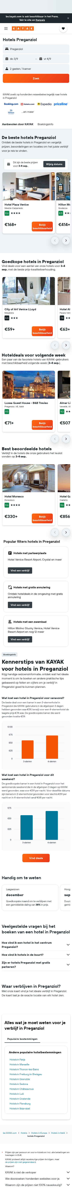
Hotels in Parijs (17, 1059)
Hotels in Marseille (19, 1064)
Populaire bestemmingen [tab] (22, 1038)
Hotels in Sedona (19, 1084)
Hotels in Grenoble (20, 1079)
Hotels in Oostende (20, 1098)
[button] (68, 18)
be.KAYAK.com (10, 1133)
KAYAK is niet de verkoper (20, 1172)
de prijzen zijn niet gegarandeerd (20, 1162)
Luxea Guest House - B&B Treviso (26, 403)
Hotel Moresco (14, 496)
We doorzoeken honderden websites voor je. (32, 1178)
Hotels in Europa (39, 1133)
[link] (20, 570)
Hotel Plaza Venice (17, 204)
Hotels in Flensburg (20, 1103)
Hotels (24, 1133)
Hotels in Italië (58, 1133)
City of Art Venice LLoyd (20, 309)
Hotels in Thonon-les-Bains (24, 1069)
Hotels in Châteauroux (22, 1088)
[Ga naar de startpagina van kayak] (23, 28)
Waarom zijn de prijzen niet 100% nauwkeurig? (33, 1185)
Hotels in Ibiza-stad (20, 1108)
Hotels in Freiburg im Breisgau (26, 1074)
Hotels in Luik (17, 1093)
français (40, 19)
